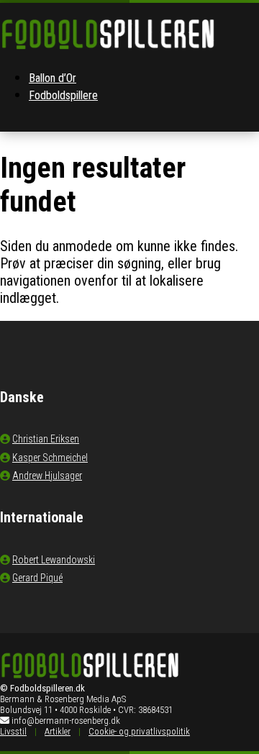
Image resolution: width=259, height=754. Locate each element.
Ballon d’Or (52, 78)
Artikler (58, 731)
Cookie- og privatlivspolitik (139, 731)
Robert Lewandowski (53, 560)
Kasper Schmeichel (50, 457)
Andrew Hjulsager (47, 475)
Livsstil (13, 731)
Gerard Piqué (37, 577)
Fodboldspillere (63, 95)
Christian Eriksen (45, 439)
